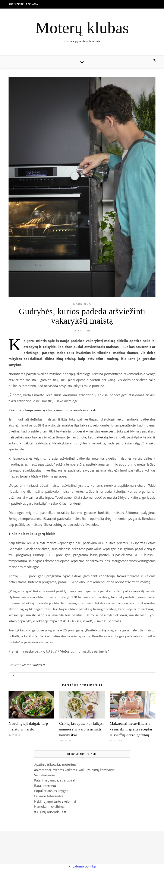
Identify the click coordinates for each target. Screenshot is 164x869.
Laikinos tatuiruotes (48, 796)
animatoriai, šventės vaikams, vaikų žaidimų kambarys (74, 770)
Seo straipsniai (45, 775)
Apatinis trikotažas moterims (55, 764)
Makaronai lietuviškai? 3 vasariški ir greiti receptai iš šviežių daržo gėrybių (131, 729)
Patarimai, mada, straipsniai (54, 780)
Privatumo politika (82, 866)
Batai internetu (45, 785)
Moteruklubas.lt (33, 665)
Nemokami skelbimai (49, 806)
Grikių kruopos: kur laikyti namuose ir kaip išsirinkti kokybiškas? (81, 729)
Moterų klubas (82, 28)
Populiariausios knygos (51, 791)
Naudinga (82, 304)
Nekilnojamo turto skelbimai (55, 801)
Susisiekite (16, 4)
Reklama (32, 4)
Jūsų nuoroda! (50, 812)
